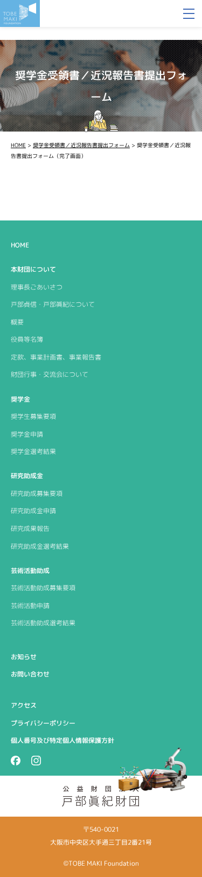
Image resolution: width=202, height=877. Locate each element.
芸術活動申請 (30, 605)
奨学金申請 (27, 434)
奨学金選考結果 (33, 451)
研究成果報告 (30, 528)
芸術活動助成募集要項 (43, 587)
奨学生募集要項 (33, 416)
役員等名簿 (27, 339)
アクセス (24, 705)
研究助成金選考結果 (40, 546)
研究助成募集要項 (36, 493)
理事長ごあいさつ (36, 287)
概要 (17, 322)
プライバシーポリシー (43, 723)
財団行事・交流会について (49, 374)
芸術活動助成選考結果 (43, 622)
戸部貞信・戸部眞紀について (53, 304)
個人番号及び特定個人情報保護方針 (62, 740)
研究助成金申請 (33, 510)
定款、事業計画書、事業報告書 (56, 357)
